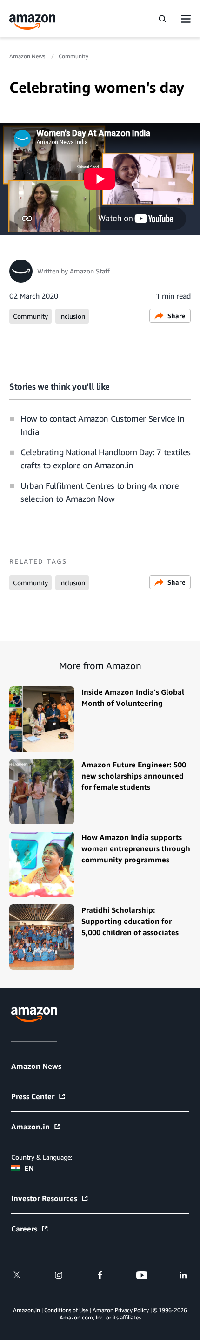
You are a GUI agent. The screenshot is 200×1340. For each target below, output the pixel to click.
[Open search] (162, 18)
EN (29, 1168)
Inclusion (72, 316)
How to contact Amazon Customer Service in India (102, 425)
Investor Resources (44, 1198)
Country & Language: (41, 1157)
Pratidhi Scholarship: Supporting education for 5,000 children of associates (130, 921)
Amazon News (28, 56)
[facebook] (100, 1275)
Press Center (32, 1096)
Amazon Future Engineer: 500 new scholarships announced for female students (133, 776)
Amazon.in (30, 1126)
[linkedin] (183, 1275)
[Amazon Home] (32, 22)
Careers (24, 1228)
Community (73, 56)
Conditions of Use (66, 1309)
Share (176, 316)
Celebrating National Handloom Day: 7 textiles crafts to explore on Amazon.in (105, 458)
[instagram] (58, 1275)
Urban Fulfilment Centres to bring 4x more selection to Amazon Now (99, 492)
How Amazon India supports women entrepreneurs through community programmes (135, 848)
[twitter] (16, 1275)
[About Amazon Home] (34, 1014)
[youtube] (141, 1275)
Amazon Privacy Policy (121, 1309)
